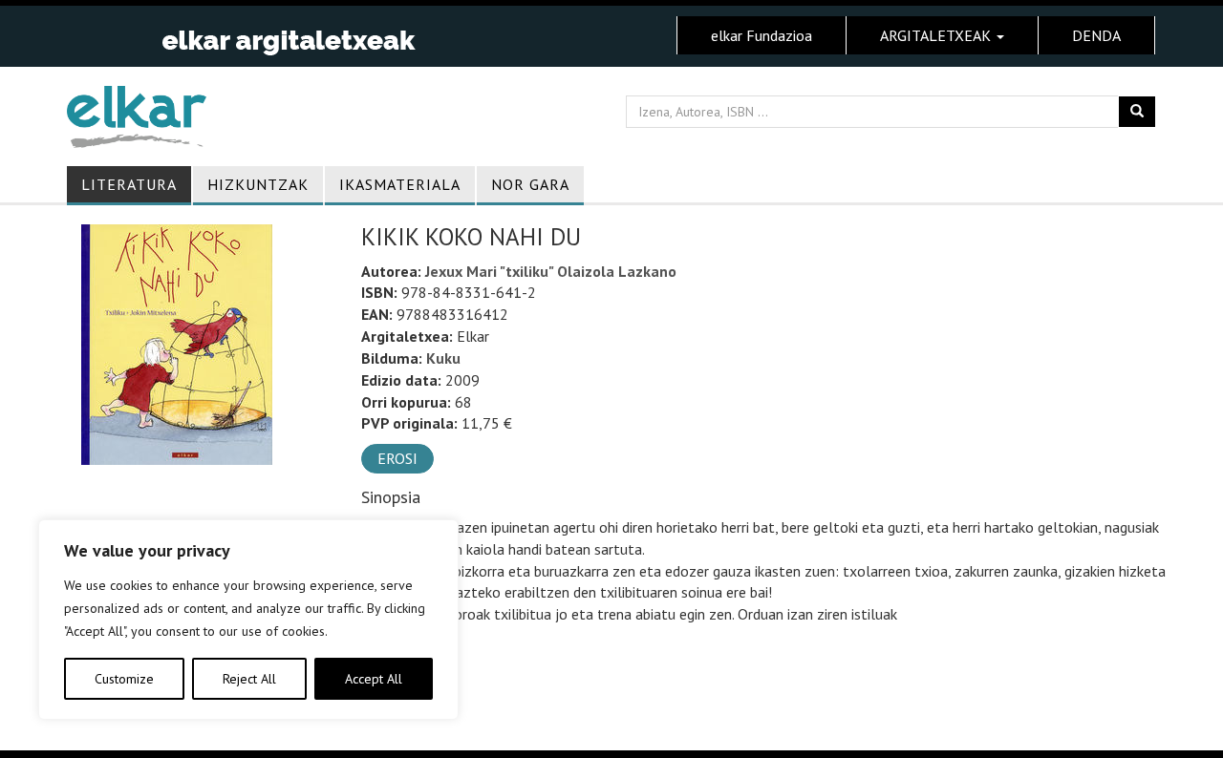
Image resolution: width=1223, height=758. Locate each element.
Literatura (129, 184)
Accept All (373, 678)
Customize (124, 678)
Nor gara (530, 184)
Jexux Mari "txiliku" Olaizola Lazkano (550, 271)
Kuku (443, 358)
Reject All (249, 678)
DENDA (1096, 35)
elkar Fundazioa (761, 35)
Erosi (397, 458)
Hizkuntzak (258, 184)
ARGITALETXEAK (937, 35)
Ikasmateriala (400, 184)
